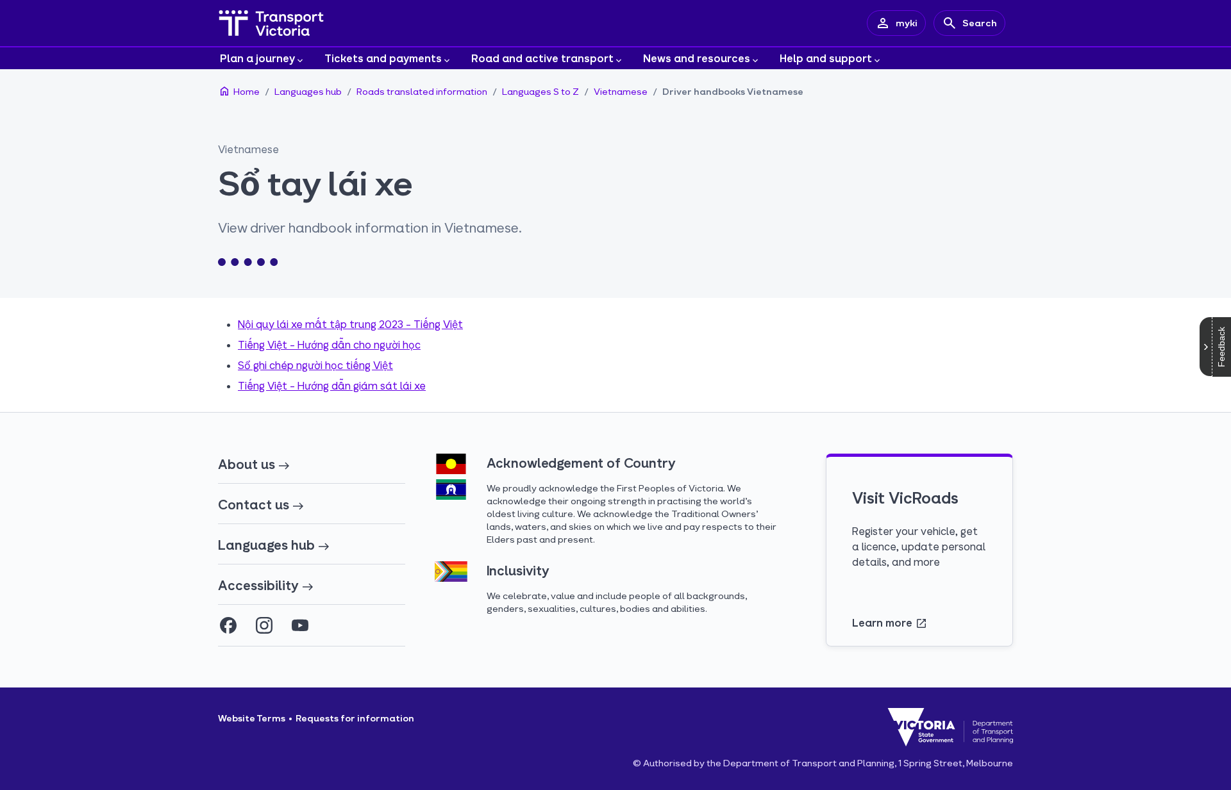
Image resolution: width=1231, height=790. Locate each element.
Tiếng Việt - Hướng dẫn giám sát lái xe (332, 385)
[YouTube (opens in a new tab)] (300, 625)
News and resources (696, 58)
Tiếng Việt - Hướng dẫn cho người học (329, 344)
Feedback (1221, 347)
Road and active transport (542, 58)
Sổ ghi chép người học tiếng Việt (315, 365)
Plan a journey (257, 58)
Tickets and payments (383, 58)
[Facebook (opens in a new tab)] (228, 625)
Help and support (826, 58)
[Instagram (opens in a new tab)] (264, 625)
